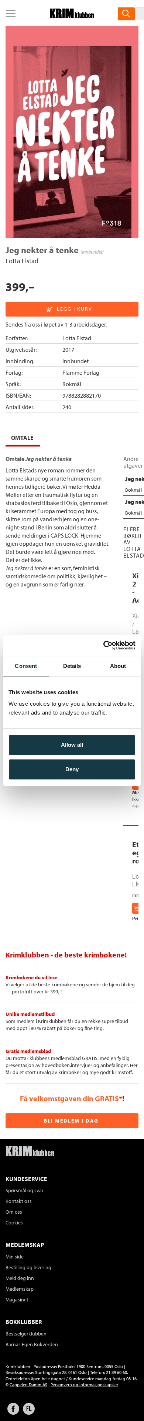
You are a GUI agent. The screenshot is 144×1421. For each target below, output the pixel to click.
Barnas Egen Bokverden (32, 1344)
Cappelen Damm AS (28, 1384)
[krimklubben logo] (30, 1152)
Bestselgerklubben (26, 1333)
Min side (15, 1256)
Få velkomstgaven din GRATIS (69, 1098)
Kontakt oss (19, 1201)
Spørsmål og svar (25, 1190)
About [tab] (118, 666)
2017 (68, 349)
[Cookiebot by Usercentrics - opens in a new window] (104, 645)
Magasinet (17, 1299)
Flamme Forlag (80, 372)
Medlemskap (20, 1288)
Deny (72, 769)
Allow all (72, 745)
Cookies (14, 1222)
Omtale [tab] (22, 437)
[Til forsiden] (72, 16)
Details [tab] (72, 666)
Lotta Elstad (22, 261)
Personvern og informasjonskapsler (84, 1384)
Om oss (14, 1211)
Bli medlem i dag (71, 1120)
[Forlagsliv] (29, 1412)
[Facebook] (13, 1412)
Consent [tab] (26, 666)
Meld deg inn (20, 1278)
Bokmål (71, 384)
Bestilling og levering (28, 1267)
